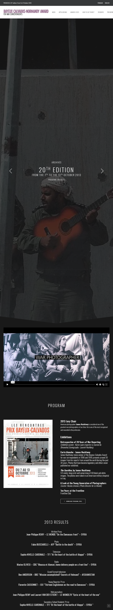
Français (100, 3)
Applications (63, 12)
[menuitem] (101, 3)
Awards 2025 (74, 12)
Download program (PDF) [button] (74, 501)
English (107, 3)
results (61, 179)
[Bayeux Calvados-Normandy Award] (27, 12)
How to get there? (88, 12)
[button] (11, 173)
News (53, 12)
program (52, 179)
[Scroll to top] (109, 606)
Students (101, 12)
